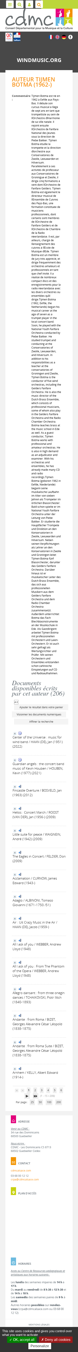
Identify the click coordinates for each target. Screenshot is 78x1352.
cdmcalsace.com (21, 1170)
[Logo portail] (39, 19)
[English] (57, 37)
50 (40, 1102)
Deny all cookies (57, 1340)
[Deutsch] (64, 37)
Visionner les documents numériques (39, 714)
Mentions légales (39, 1324)
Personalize (40, 1346)
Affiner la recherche (41, 721)
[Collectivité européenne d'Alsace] (9, 37)
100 (49, 1102)
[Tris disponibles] (16, 702)
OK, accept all (23, 1340)
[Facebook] (70, 37)
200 (58, 1102)
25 (32, 1102)
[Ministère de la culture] (17, 37)
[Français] (51, 37)
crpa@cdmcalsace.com (25, 1179)
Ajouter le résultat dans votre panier (41, 707)
